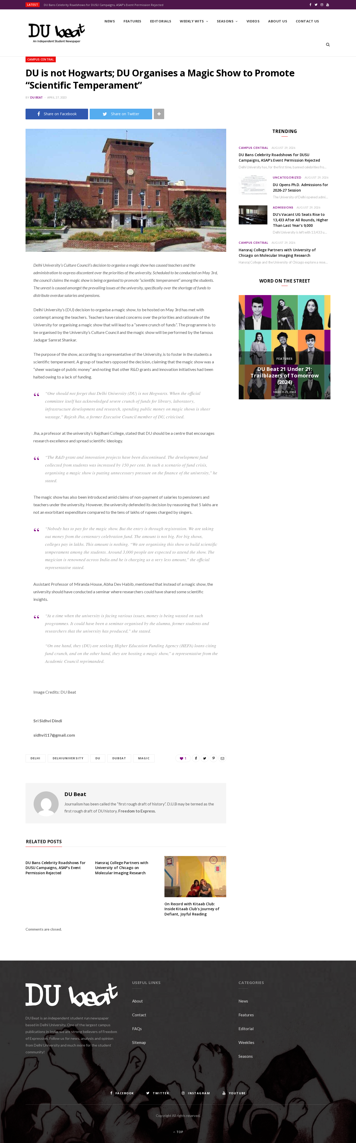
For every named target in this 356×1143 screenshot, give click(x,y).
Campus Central (40, 59)
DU (97, 758)
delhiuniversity (68, 758)
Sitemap (139, 1042)
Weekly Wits (192, 21)
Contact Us (307, 21)
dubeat (119, 758)
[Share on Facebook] (12, 281)
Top (179, 1132)
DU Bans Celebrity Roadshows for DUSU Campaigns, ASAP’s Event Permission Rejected (103, 5)
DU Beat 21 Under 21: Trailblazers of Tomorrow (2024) (284, 375)
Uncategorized (287, 177)
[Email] (12, 320)
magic (144, 758)
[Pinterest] (12, 307)
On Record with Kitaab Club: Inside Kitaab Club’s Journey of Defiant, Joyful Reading (191, 908)
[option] (284, 347)
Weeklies (246, 1042)
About (137, 1001)
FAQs (137, 1028)
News (110, 21)
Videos (253, 21)
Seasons (225, 21)
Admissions (283, 207)
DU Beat (36, 97)
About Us (277, 21)
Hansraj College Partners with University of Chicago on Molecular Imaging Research (121, 867)
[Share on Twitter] (12, 294)
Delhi (35, 758)
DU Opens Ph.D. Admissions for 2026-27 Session (300, 187)
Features (133, 21)
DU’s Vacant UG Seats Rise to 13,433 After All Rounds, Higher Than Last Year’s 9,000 (300, 220)
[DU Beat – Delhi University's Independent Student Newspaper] (57, 33)
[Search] (328, 44)
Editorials (160, 21)
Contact (139, 1014)
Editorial (246, 1028)
